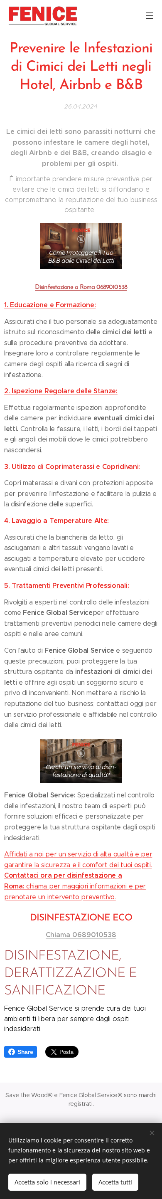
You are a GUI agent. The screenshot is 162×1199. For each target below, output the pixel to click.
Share (25, 1052)
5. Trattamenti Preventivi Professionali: (66, 585)
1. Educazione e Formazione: (50, 305)
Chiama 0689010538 (81, 934)
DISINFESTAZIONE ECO (81, 918)
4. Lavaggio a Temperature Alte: (56, 520)
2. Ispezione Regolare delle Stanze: (61, 391)
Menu (149, 15)
